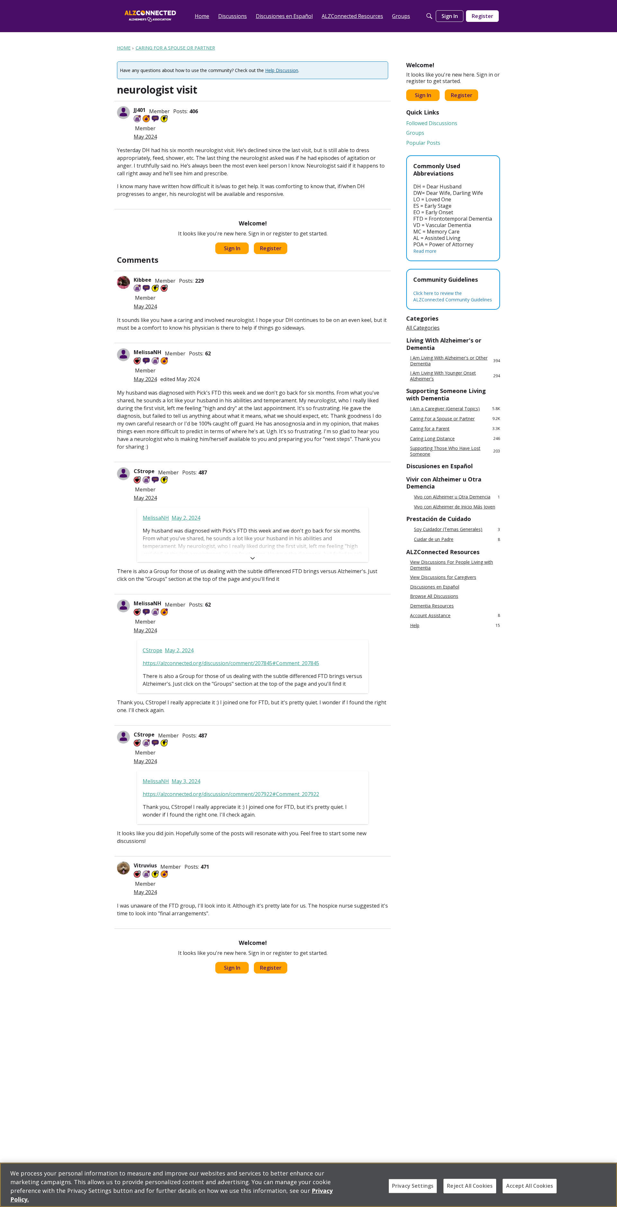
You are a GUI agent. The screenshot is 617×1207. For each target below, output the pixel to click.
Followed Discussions (431, 123)
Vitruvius (145, 865)
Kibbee (142, 279)
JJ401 (140, 110)
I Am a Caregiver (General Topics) (455, 409)
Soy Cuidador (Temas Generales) (457, 529)
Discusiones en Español (434, 587)
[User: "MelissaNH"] (123, 354)
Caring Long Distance (455, 438)
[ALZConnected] (150, 16)
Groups (415, 132)
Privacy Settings (413, 1185)
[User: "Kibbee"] (123, 282)
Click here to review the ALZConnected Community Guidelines (452, 296)
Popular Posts (423, 142)
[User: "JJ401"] (123, 112)
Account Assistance (455, 615)
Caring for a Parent (455, 428)
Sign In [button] (232, 248)
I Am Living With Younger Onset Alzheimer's (455, 375)
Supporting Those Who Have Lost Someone (455, 451)
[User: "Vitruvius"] (123, 868)
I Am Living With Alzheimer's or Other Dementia (455, 360)
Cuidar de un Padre (457, 539)
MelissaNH (147, 352)
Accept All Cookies (529, 1185)
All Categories (423, 328)
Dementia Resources (432, 606)
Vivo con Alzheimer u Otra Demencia (457, 497)
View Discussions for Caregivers (443, 577)
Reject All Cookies (470, 1185)
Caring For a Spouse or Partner (455, 419)
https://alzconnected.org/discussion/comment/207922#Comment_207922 (231, 794)
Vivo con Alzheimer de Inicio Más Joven (454, 507)
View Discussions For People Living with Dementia (451, 565)
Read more (424, 251)
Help (455, 625)
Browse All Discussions (434, 596)
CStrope (144, 471)
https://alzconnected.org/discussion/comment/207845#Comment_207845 (231, 663)
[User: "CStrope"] (123, 473)
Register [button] (271, 248)
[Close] (607, 1184)
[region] (308, 1185)
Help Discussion (281, 70)
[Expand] (252, 558)
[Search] (429, 16)
